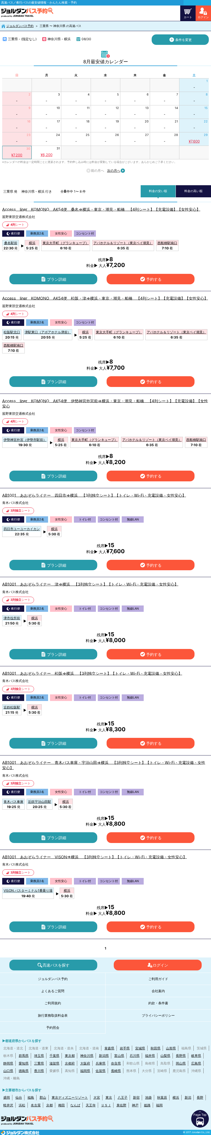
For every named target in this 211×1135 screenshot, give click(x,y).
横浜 (176, 1097)
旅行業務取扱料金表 (53, 1015)
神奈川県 (86, 1056)
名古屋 (36, 1105)
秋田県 (155, 1048)
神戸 (135, 1105)
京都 (49, 1105)
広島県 (196, 1063)
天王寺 (91, 1105)
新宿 (136, 1097)
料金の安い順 (158, 191)
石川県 (135, 1056)
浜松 (22, 1105)
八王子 (122, 1097)
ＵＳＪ (106, 1105)
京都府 (70, 1063)
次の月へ (113, 170)
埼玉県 (39, 1056)
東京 (109, 1097)
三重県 (39, 1063)
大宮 (96, 1097)
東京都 (70, 1056)
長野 (200, 1097)
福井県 (150, 1056)
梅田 (61, 1105)
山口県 (8, 1071)
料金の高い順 (193, 191)
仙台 (18, 1097)
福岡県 (85, 1071)
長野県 (181, 1056)
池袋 (148, 1097)
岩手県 (125, 1048)
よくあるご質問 (52, 991)
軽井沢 (8, 1105)
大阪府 (85, 1063)
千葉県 (54, 1056)
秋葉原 (162, 1097)
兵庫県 (101, 1063)
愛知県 (24, 1063)
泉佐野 (121, 1105)
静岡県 (8, 1063)
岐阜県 (196, 1056)
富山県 (119, 1056)
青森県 (109, 1048)
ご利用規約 (53, 1003)
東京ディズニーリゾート (70, 1097)
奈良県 (116, 1063)
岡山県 (181, 1063)
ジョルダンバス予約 (20, 26)
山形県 (171, 1048)
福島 (30, 1097)
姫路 (147, 1105)
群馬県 (24, 1056)
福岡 (159, 1105)
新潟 (188, 1097)
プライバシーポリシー (158, 1015)
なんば (75, 1105)
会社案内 (158, 991)
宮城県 (140, 1048)
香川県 (39, 1071)
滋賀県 (54, 1063)
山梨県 (165, 1056)
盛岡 (6, 1097)
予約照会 (52, 1027)
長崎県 (116, 1071)
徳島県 (24, 1071)
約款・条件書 (158, 1003)
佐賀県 (101, 1071)
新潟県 (104, 1056)
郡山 (43, 1097)
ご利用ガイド (158, 979)
